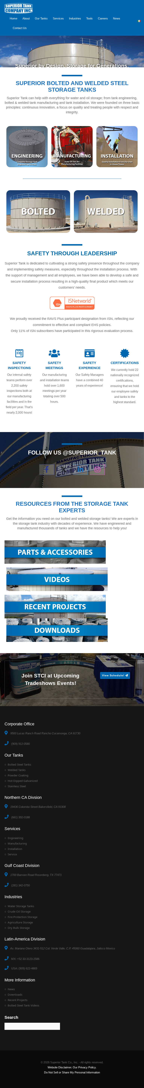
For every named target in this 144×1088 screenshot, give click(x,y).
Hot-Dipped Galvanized (23, 781)
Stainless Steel (17, 786)
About (26, 18)
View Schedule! (113, 675)
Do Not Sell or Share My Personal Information (72, 1072)
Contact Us (20, 28)
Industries (75, 18)
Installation (15, 849)
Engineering (15, 838)
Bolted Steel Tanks (19, 764)
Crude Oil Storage (19, 911)
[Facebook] (46, 469)
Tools (89, 18)
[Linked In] (80, 469)
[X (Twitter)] (63, 469)
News (116, 18)
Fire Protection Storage (22, 917)
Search (11, 1017)
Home (13, 18)
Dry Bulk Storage (19, 928)
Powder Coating (18, 775)
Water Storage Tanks (21, 906)
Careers (103, 18)
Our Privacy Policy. (84, 1067)
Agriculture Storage (20, 922)
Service (12, 854)
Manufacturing (17, 843)
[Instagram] (97, 469)
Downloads (15, 994)
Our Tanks (41, 18)
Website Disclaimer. (60, 1067)
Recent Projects (17, 1000)
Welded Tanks (17, 770)
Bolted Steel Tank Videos (23, 1005)
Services (58, 18)
